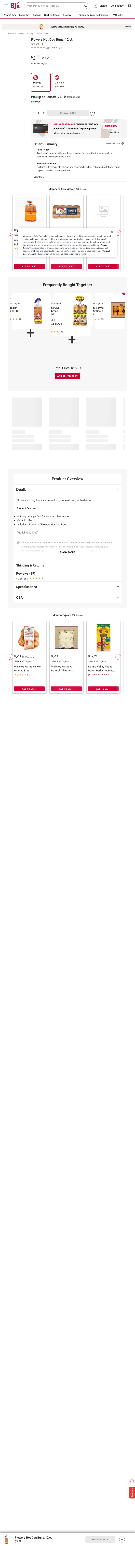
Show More (67, 552)
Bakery (30, 34)
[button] (92, 113)
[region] (67, 242)
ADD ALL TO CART (67, 376)
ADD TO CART (29, 266)
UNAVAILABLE (68, 113)
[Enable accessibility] (132, 1481)
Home (11, 34)
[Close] (112, 232)
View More (39, 177)
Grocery (20, 34)
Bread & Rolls (42, 34)
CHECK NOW (111, 126)
